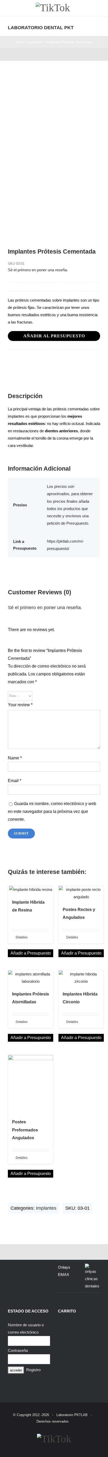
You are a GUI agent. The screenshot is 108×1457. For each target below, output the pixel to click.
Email (14, 780)
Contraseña (18, 1350)
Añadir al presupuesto (54, 336)
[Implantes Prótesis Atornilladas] (30, 977)
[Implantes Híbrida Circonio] (81, 977)
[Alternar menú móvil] (98, 27)
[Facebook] (12, 360)
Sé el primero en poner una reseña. (38, 270)
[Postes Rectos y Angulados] (81, 893)
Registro (33, 1370)
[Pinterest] (58, 360)
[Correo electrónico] (81, 360)
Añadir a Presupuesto (30, 953)
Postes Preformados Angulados (25, 1130)
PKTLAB (81, 1415)
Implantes (46, 1208)
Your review (20, 705)
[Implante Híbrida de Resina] (30, 889)
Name (15, 758)
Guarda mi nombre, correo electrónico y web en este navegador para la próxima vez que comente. (52, 811)
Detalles (22, 937)
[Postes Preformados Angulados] (30, 1084)
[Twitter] (35, 360)
